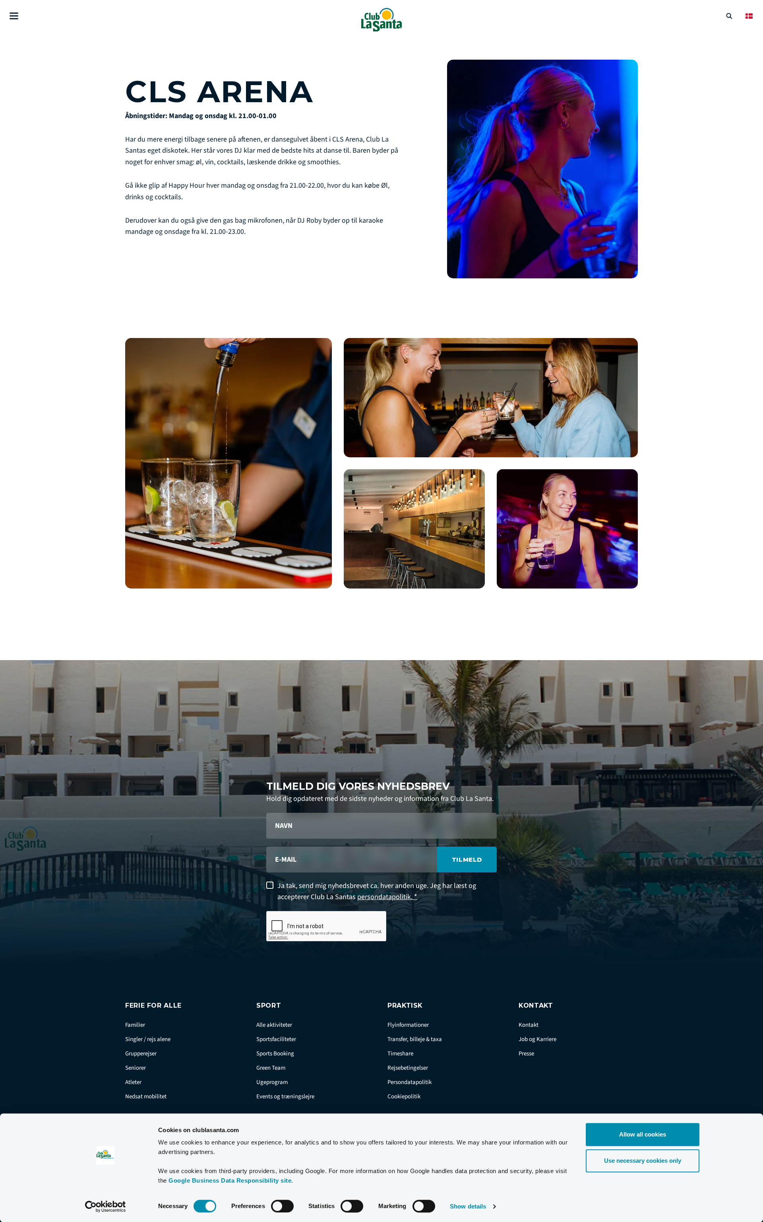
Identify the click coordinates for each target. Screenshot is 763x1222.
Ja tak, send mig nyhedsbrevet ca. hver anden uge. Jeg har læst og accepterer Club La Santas (376, 891)
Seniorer (135, 1068)
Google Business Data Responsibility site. (230, 1180)
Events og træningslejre (285, 1096)
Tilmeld (467, 859)
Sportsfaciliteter (276, 1039)
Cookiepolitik (403, 1096)
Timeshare (400, 1053)
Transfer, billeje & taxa (414, 1039)
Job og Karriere (537, 1039)
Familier (135, 1025)
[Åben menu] (14, 16)
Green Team (270, 1068)
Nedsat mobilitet (146, 1096)
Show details (468, 1206)
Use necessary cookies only (642, 1160)
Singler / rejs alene (147, 1039)
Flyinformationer (408, 1025)
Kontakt (528, 1025)
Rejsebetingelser (407, 1068)
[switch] (282, 1206)
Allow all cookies (642, 1134)
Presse (526, 1053)
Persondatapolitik (409, 1082)
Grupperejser (141, 1053)
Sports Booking (275, 1053)
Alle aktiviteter (274, 1025)
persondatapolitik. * (387, 897)
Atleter (133, 1082)
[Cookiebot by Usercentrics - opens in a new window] (105, 1206)
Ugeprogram (272, 1082)
